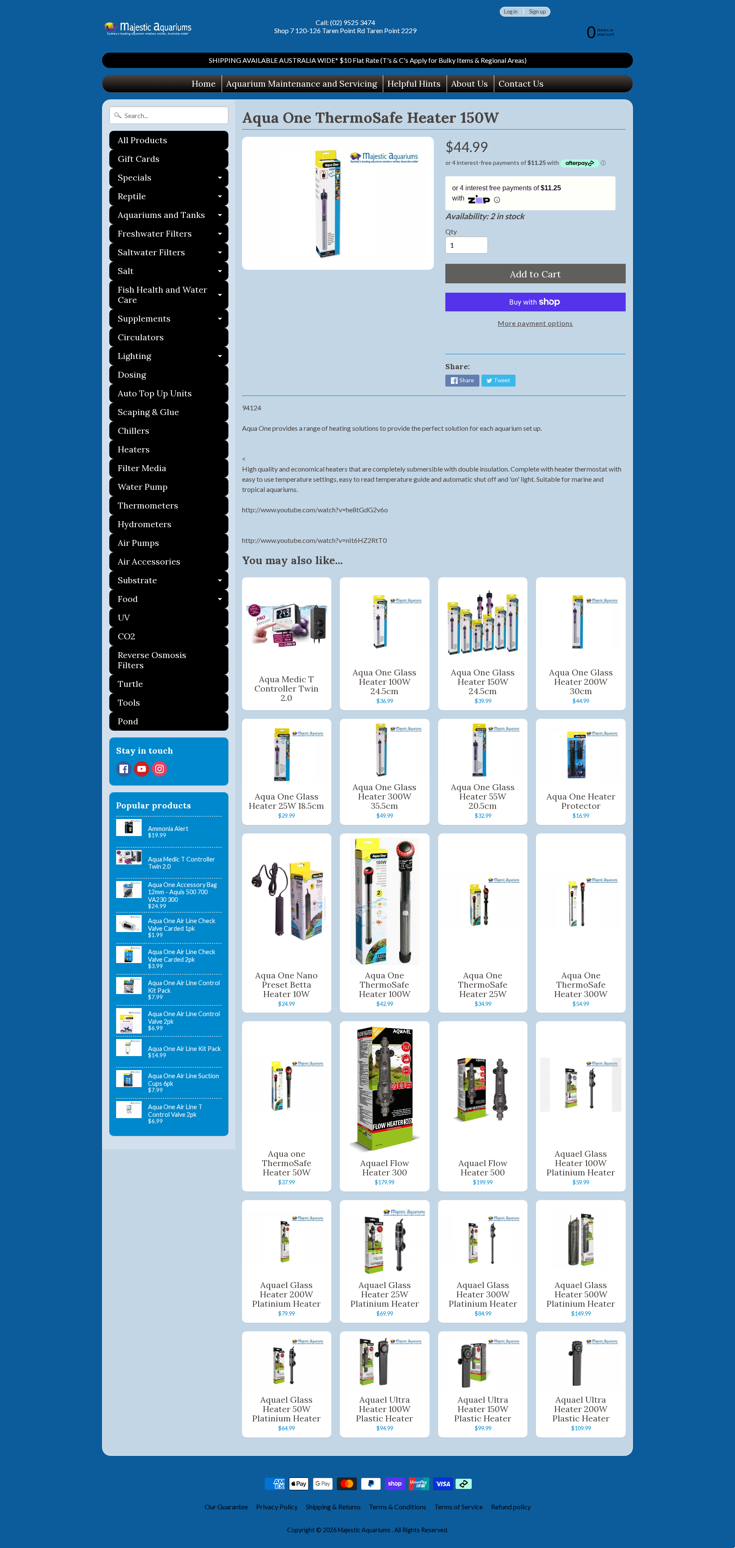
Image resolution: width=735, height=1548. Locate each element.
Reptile (173, 198)
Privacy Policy (277, 1507)
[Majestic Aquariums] (150, 26)
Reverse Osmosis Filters (152, 660)
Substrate (173, 582)
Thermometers (148, 505)
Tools (129, 702)
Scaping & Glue (148, 412)
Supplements (173, 320)
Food (173, 600)
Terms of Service (458, 1507)
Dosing (132, 374)
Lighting (173, 357)
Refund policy (511, 1507)
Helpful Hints (414, 83)
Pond (128, 721)
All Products (142, 140)
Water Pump (143, 486)
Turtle (130, 683)
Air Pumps (138, 542)
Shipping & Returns (333, 1507)
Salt (173, 273)
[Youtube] (141, 769)
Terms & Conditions (397, 1507)
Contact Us (521, 83)
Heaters (134, 449)
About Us (469, 83)
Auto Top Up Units (155, 393)
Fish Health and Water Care (173, 295)
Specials (173, 179)
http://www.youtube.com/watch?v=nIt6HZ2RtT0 (314, 540)
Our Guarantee (226, 1507)
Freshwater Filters (173, 235)
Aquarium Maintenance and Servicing (301, 83)
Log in (511, 11)
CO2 (126, 636)
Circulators (141, 337)
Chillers (133, 430)
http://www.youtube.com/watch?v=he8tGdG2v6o (315, 510)
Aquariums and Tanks (173, 216)
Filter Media (142, 468)
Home (204, 83)
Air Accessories (149, 561)
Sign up (537, 11)
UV (124, 617)
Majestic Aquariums (365, 1530)
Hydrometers (144, 524)
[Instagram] (159, 769)
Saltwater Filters (173, 254)
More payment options (535, 323)
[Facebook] (123, 769)
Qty (451, 231)
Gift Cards (139, 158)
